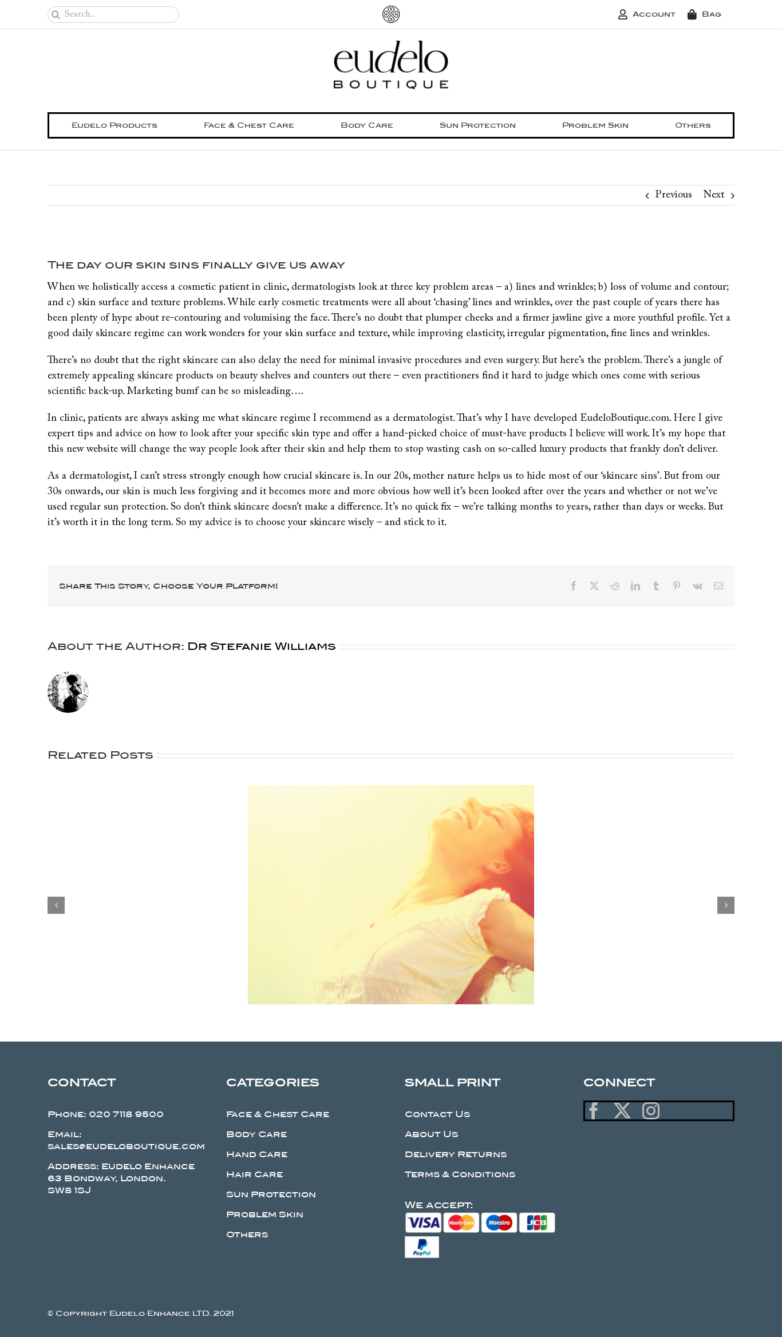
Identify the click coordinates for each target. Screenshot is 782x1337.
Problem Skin (264, 1214)
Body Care (256, 1134)
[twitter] (622, 1110)
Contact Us (437, 1114)
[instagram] (650, 1110)
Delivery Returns (456, 1154)
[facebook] (593, 1110)
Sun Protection (271, 1194)
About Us (431, 1134)
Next (714, 195)
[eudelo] (391, 46)
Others (247, 1234)
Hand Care (256, 1154)
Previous (673, 195)
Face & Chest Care (277, 1114)
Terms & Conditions (460, 1174)
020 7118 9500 (126, 1114)
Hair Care (254, 1174)
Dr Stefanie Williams (261, 646)
